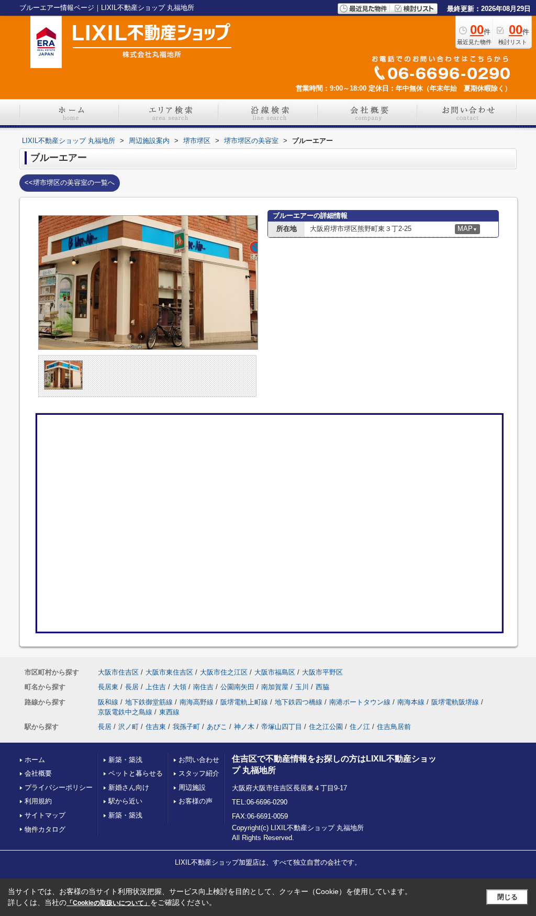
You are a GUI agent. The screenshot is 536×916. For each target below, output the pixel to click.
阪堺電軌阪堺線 (455, 702)
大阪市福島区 (274, 672)
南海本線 (411, 702)
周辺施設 (192, 787)
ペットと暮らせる (135, 773)
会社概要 (38, 773)
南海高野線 (197, 702)
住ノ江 (360, 727)
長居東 (108, 687)
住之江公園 (326, 727)
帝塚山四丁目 (281, 727)
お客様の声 (195, 801)
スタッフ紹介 (198, 773)
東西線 (169, 712)
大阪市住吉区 (118, 672)
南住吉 (203, 687)
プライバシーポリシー (59, 787)
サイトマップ (45, 815)
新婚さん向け (128, 787)
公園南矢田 (237, 687)
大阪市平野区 (322, 672)
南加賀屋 (274, 687)
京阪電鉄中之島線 (125, 712)
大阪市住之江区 (224, 672)
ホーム (35, 760)
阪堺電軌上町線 (244, 702)
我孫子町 (186, 727)
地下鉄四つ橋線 (298, 702)
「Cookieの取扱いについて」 (108, 903)
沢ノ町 (128, 727)
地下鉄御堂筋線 (149, 702)
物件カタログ (45, 829)
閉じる (507, 897)
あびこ (217, 727)
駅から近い (125, 801)
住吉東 (156, 727)
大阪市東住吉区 (169, 672)
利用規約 (38, 801)
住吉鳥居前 (394, 727)
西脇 (322, 687)
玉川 (302, 687)
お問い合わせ (198, 760)
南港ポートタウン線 (359, 702)
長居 (132, 687)
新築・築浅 (125, 760)
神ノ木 (244, 727)
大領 (179, 687)
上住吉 (156, 687)
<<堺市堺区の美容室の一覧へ (70, 182)
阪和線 (108, 702)
